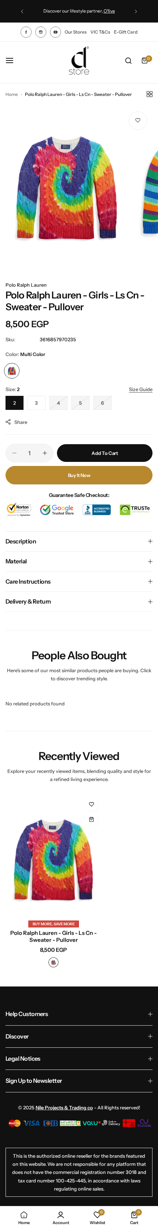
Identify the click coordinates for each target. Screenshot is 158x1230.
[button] (22, 11)
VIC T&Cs (100, 32)
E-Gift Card (125, 32)
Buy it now (79, 475)
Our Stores (76, 32)
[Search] (128, 60)
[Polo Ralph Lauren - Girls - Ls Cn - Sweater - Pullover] (54, 859)
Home (12, 94)
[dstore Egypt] (79, 60)
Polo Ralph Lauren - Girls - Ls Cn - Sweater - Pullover (53, 936)
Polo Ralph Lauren (26, 285)
